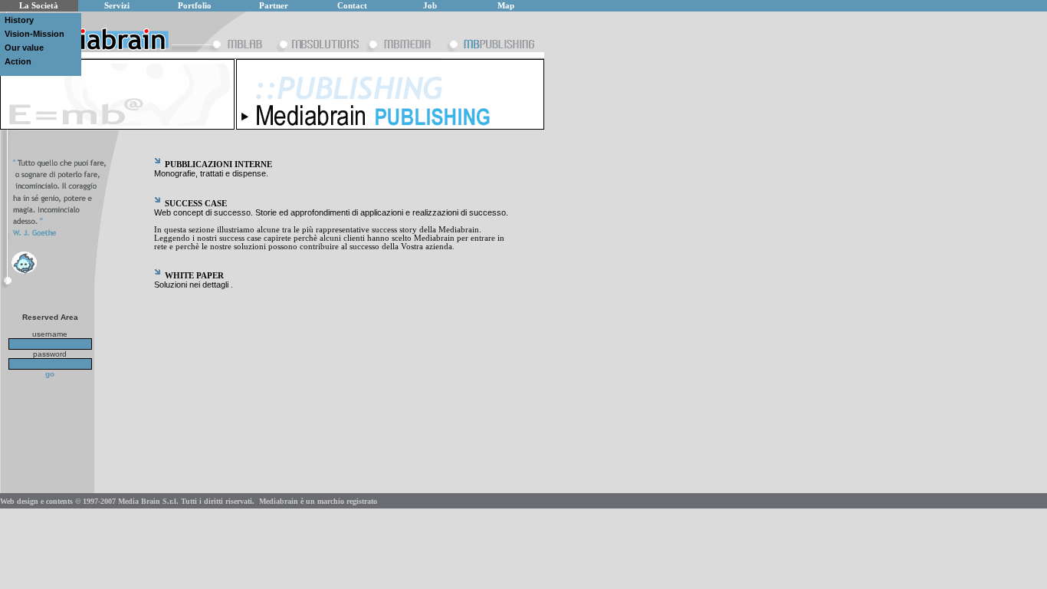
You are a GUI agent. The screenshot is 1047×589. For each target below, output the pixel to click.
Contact (352, 6)
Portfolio (195, 6)
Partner (273, 6)
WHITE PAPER (194, 275)
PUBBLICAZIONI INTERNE (218, 164)
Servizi (117, 6)
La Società (38, 6)
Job (430, 6)
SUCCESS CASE (196, 203)
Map (505, 6)
